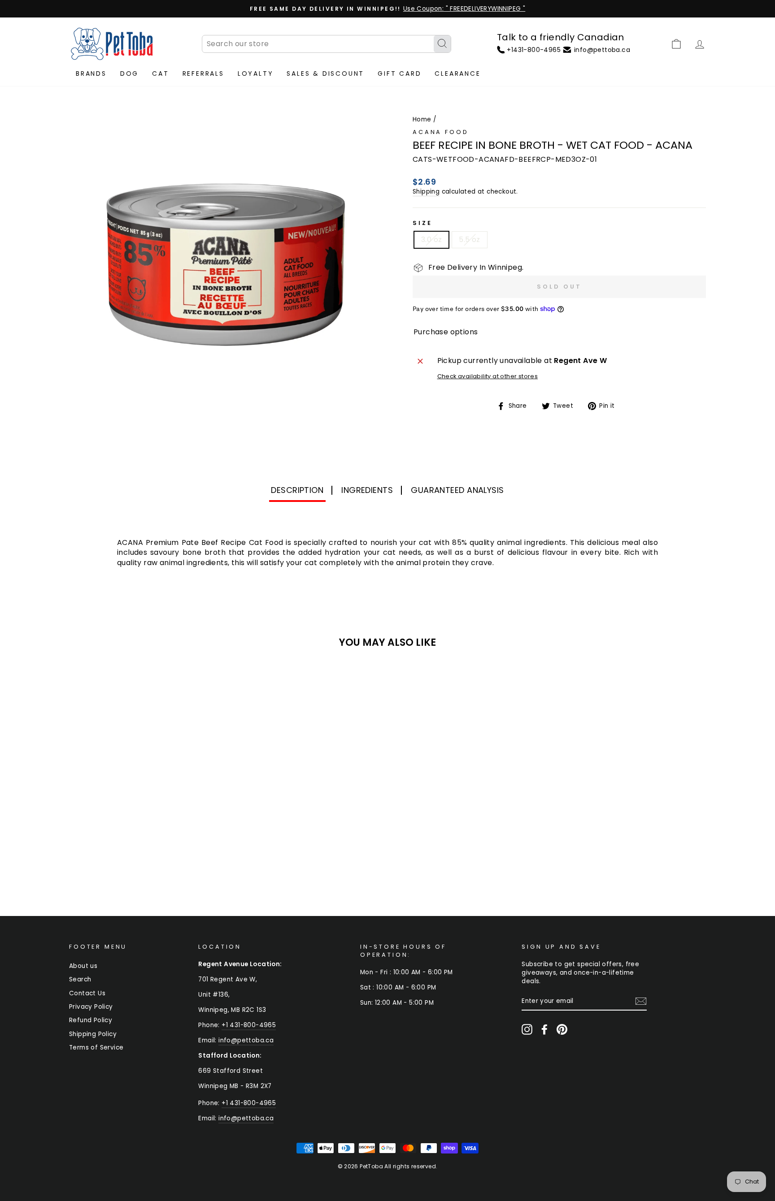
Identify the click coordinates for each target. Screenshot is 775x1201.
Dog (129, 73)
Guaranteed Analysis (457, 490)
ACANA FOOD (440, 132)
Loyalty (256, 73)
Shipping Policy (93, 1034)
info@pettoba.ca (246, 1040)
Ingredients (367, 490)
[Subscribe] (641, 1001)
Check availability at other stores (487, 376)
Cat (160, 73)
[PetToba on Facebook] (544, 1029)
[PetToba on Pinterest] (562, 1029)
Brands (91, 73)
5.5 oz (469, 239)
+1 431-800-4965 (249, 1025)
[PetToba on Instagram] (527, 1029)
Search (80, 979)
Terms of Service (96, 1047)
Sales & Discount (325, 73)
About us (83, 966)
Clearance (457, 73)
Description (297, 490)
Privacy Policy (91, 1006)
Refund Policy (90, 1020)
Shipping (426, 191)
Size (422, 223)
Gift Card (399, 73)
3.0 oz (431, 239)
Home (422, 119)
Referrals (203, 73)
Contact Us (87, 993)
